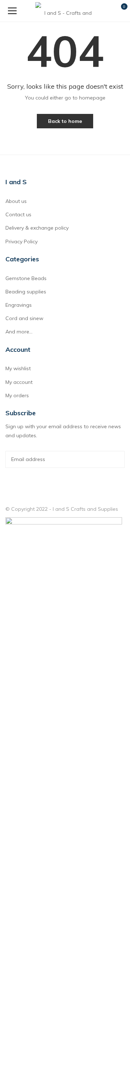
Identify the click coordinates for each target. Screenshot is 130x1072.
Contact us (18, 214)
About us (16, 201)
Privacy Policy (21, 241)
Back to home (65, 121)
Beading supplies (25, 291)
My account (18, 382)
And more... (18, 331)
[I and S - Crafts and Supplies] (65, 11)
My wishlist (18, 368)
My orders (17, 395)
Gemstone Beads (26, 278)
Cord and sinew (24, 318)
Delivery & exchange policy (37, 228)
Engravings (18, 305)
